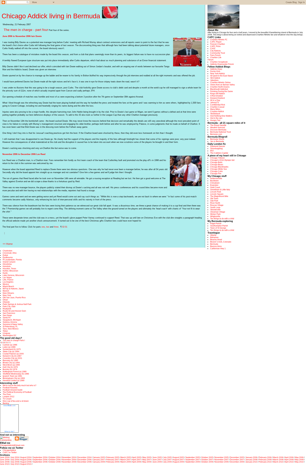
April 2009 (136, 462)
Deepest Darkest (217, 98)
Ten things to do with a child (222, 218)
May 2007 (146, 460)
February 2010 (265, 462)
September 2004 (40, 457)
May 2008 (299, 460)
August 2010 (25, 464)
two (47, 227)
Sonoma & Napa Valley (13, 324)
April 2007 (136, 460)
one (43, 227)
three (56, 227)
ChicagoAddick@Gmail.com (12, 445)
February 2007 (112, 460)
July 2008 (15, 462)
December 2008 (84, 462)
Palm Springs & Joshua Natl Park (17, 304)
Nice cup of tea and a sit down (16, 401)
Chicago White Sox (218, 169)
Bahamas (214, 237)
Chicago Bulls (216, 162)
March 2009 (125, 462)
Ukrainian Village (217, 212)
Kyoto (5, 273)
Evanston (214, 185)
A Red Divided (216, 96)
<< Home (8, 243)
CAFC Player (216, 42)
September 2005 (192, 457)
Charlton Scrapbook (219, 62)
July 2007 (167, 460)
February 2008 (265, 460)
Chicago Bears (216, 165)
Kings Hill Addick (217, 94)
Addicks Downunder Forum (222, 64)
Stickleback (215, 114)
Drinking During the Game (221, 91)
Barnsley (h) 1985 (10, 360)
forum (210, 60)
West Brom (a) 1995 (11, 365)
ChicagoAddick (9, 450)
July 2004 (15, 457)
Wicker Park (215, 214)
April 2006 (289, 457)
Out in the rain (216, 118)
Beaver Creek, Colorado (220, 242)
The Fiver (7, 394)
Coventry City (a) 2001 (12, 358)
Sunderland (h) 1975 (12, 349)
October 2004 (55, 457)
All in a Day (215, 100)
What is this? (9, 431)
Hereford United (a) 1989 (13, 380)
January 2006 (251, 457)
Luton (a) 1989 (9, 347)
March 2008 (278, 460)
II (1, 343)
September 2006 (40, 460)
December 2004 (84, 457)
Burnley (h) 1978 (10, 369)
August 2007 (178, 460)
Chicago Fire (215, 173)
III (4, 343)
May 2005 (146, 457)
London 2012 (8, 396)
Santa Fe (7, 318)
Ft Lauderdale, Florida (12, 260)
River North (215, 203)
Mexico (6, 284)
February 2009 (112, 462)
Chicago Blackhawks (219, 167)
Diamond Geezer (217, 146)
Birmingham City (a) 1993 (14, 378)
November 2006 (69, 460)
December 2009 (237, 462)
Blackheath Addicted (219, 89)
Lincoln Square (216, 194)
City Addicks (215, 51)
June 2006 (4, 460)
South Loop (215, 207)
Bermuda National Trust (220, 132)
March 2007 (125, 460)
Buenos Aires (216, 246)
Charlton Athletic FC (218, 40)
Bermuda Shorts (217, 139)
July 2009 (167, 462)
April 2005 (136, 457)
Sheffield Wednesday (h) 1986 (16, 374)
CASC (213, 48)
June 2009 (157, 462)
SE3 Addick (215, 78)
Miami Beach (8, 286)
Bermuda (214, 244)
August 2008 (25, 462)
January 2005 (99, 457)
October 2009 (207, 462)
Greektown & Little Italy (220, 190)
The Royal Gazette (218, 125)
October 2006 (55, 460)
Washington (8, 335)
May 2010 (299, 462)
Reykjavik (7, 309)
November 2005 (222, 457)
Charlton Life (215, 57)
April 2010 (289, 462)
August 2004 (25, 457)
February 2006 (265, 457)
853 (212, 151)
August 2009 (178, 462)
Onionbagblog (216, 148)
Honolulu (7, 266)
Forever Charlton (217, 44)
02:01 (64, 227)
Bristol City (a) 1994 (11, 363)
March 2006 (278, 457)
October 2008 (55, 462)
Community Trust (217, 53)
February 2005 (112, 457)
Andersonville (216, 178)
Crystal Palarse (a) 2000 (13, 354)
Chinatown (215, 183)
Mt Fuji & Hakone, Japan (13, 289)
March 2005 (125, 457)
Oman (5, 300)
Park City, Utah (9, 306)
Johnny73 (214, 102)
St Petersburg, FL (10, 326)
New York (7, 295)
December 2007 (237, 460)
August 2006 (25, 460)
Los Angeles (8, 282)
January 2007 (99, 460)
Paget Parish (215, 223)
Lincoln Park (215, 192)
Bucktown (214, 181)
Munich (6, 291)
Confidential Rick (217, 105)
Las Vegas (7, 277)
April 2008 (289, 460)
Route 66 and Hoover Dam (14, 311)
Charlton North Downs (219, 87)
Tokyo (5, 331)
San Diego (7, 315)
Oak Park (214, 201)
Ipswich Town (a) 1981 (12, 376)
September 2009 (192, 462)
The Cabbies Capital (219, 153)
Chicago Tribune (217, 158)
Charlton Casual (217, 107)
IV (7, 343)
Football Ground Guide (12, 390)
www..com (9, 405)
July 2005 (167, 457)
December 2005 (237, 457)
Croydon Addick (217, 111)
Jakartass (214, 80)
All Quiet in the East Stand (221, 76)
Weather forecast (217, 127)
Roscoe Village (216, 205)
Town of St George (218, 228)
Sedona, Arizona (10, 322)
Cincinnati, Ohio (10, 253)
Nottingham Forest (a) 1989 (14, 371)
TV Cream (7, 399)
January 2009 (99, 462)
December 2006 (84, 460)
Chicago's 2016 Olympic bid (222, 160)
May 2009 (146, 462)
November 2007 (222, 460)
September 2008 (40, 462)
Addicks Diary (216, 69)
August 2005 (178, 457)
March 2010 (278, 462)
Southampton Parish (219, 226)
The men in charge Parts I (14, 340)
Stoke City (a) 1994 (11, 351)
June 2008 (4, 462)
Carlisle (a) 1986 (10, 345)
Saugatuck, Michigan (12, 320)
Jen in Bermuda (217, 141)
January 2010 (251, 462)
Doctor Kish (215, 71)
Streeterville (215, 210)
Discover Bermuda (218, 130)
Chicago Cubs (216, 171)
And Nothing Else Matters (221, 116)
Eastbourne (8, 257)
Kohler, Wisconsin (10, 271)
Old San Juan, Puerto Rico (14, 297)
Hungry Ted (215, 120)
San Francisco (9, 313)
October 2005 (207, 457)
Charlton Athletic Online (220, 82)
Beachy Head (216, 240)
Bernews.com (216, 134)
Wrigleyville (215, 216)
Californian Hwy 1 (218, 248)
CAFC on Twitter (10, 452)
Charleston (7, 251)
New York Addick (217, 73)
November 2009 (222, 462)
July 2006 (15, 460)
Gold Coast (215, 187)
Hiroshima (7, 264)
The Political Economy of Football (17, 392)
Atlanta (213, 235)
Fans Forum (215, 55)
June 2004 (4, 457)
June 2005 (157, 457)
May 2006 (299, 457)
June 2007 (157, 460)
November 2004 (69, 457)
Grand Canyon (9, 262)
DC (15, 335)
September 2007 (192, 460)
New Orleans (8, 293)
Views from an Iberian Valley (222, 85)
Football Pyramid (10, 388)
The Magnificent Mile (219, 196)
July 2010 (15, 464)
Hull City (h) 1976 (10, 367)
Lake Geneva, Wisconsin (13, 275)
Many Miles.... (216, 109)
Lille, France (8, 280)
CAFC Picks (215, 46)
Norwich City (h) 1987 (12, 356)
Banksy (6, 403)
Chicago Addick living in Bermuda (52, 16)
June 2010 (4, 464)
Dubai (5, 255)
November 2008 (69, 462)
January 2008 (251, 460)
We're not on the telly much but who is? (19, 385)
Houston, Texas (9, 268)
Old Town (214, 198)
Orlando (6, 302)
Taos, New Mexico (10, 329)
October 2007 (207, 460)
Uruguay (6, 333)
